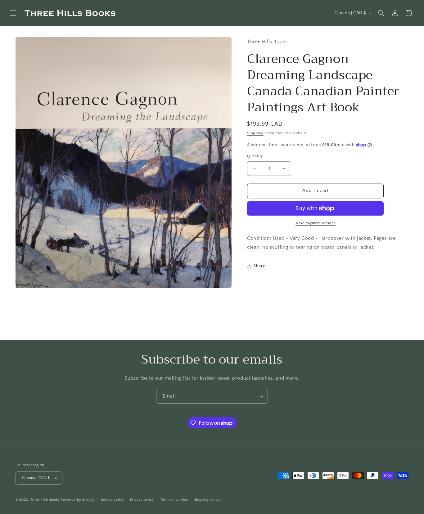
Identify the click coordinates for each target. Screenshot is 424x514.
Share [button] (259, 266)
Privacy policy (142, 499)
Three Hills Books (45, 500)
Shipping (255, 133)
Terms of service (174, 499)
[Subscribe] (261, 396)
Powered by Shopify (78, 500)
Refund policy (112, 499)
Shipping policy (207, 499)
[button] (13, 13)
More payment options (315, 223)
